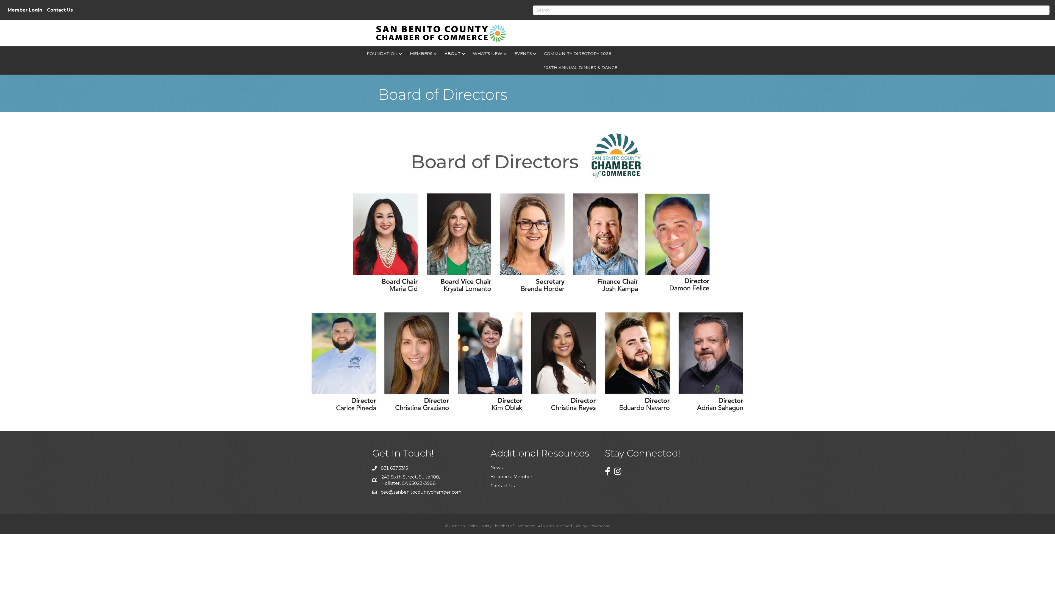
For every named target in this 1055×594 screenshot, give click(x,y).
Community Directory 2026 (577, 53)
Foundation (382, 53)
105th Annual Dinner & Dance (580, 67)
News (496, 467)
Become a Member (511, 476)
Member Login (25, 10)
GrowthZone (599, 526)
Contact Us (60, 10)
